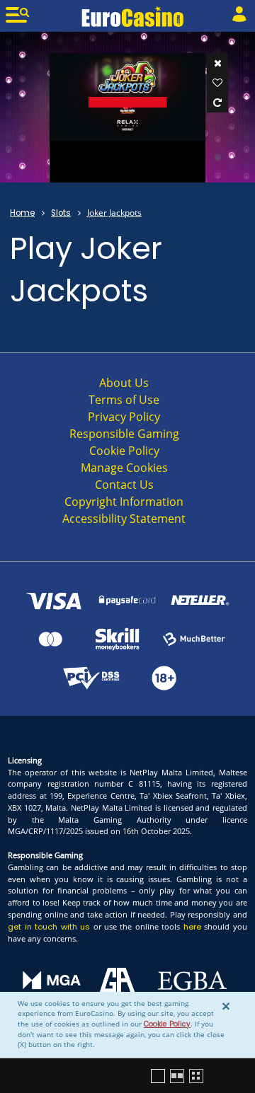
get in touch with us (49, 926)
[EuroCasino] (132, 16)
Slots (61, 213)
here (192, 926)
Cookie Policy (167, 1024)
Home (22, 213)
